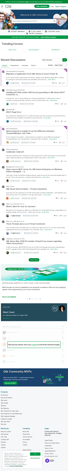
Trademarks (48, 445)
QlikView (3, 405)
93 (58, 198)
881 (57, 215)
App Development (34, 49)
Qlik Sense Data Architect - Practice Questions (26, 189)
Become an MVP (10, 383)
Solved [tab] (33, 65)
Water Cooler (12, 49)
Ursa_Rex (16, 198)
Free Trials (4, 437)
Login (26, 2)
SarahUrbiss (18, 233)
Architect (16, 83)
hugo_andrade (18, 252)
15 (66, 252)
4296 (55, 83)
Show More (51, 79)
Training (3, 445)
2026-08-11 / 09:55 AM (31, 121)
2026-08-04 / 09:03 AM (31, 215)
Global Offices (27, 450)
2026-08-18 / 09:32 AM (30, 198)
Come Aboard (6, 297)
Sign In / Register (60, 6)
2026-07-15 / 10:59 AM (27, 104)
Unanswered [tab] (14, 65)
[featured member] (62, 308)
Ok (35, 454)
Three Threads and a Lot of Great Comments (25, 224)
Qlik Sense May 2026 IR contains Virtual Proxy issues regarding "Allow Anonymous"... (33, 242)
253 (58, 181)
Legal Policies (49, 440)
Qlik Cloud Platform (6, 398)
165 (58, 161)
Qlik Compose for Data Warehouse (11, 413)
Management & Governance (15, 167)
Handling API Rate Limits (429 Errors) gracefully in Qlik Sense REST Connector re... (35, 93)
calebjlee (18, 215)
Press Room (26, 434)
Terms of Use (49, 448)
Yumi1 (15, 104)
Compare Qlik (5, 439)
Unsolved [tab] (25, 65)
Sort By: (50, 65)
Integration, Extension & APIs (15, 239)
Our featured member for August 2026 (15, 315)
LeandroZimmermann (20, 161)
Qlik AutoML (4, 403)
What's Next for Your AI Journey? (21, 206)
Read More (6, 318)
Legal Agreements (50, 451)
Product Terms (49, 453)
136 (56, 142)
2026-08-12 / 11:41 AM (29, 180)
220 (58, 121)
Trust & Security (27, 437)
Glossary (3, 442)
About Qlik (26, 431)
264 (58, 104)
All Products (4, 395)
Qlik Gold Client (5, 421)
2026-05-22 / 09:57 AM (32, 252)
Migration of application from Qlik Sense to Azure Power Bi (32, 74)
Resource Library (6, 431)
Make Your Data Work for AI (15, 204)
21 (66, 215)
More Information (35, 458)
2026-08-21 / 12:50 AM (32, 233)
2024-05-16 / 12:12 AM (29, 83)
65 (58, 233)
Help (52, 6)
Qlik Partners (4, 434)
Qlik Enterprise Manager (8, 416)
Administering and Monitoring (15, 90)
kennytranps (17, 121)
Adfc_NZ (16, 142)
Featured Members (12, 149)
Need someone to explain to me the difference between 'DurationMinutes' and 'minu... (30, 132)
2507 (56, 252)
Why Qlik (3, 424)
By (15, 83)
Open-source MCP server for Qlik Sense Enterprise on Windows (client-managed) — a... (34, 170)
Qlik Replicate (56, 49)
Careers (25, 445)
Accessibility (26, 439)
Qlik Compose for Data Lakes (10, 411)
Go (65, 60)
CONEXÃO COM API (15, 152)
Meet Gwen (9, 312)
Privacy (25, 442)
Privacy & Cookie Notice (52, 443)
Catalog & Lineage (6, 419)
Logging (34, 345)
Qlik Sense (4, 400)
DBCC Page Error (13, 112)
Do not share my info (51, 456)
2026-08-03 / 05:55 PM (32, 161)
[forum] (3, 71)
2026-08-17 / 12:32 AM (29, 142)
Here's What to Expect (48, 37)
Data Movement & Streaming (15, 71)
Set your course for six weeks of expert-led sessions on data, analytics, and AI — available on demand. (32, 288)
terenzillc (17, 180)
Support (3, 447)
